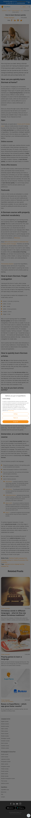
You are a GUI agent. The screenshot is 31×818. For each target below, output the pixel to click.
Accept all (15, 421)
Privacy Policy (11, 410)
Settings (15, 413)
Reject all (15, 417)
